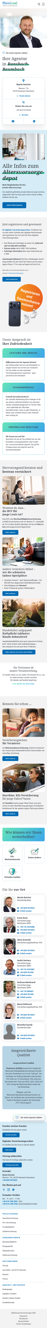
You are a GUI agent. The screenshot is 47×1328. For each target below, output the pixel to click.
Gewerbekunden (11, 1238)
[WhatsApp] (34, 121)
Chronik (5, 1266)
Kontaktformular (8, 1302)
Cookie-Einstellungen (23, 1324)
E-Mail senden (26, 911)
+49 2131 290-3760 (10, 1204)
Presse (5, 1279)
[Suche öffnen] (39, 4)
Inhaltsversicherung (9, 1255)
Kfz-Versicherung (9, 1223)
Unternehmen (10, 1261)
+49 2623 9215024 (27, 908)
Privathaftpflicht (8, 1227)
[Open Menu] (43, 4)
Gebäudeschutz (8, 1251)
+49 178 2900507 (26, 991)
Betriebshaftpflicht (9, 1242)
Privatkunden (10, 1214)
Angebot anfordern (13, 1285)
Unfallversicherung (9, 1231)
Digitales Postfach (9, 1294)
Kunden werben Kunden (11, 1298)
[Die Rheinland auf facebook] (3, 1189)
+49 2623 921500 (26, 972)
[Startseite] (9, 4)
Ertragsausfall (7, 1246)
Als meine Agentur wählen (17, 53)
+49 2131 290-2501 (10, 1201)
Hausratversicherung (10, 1218)
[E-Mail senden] (13, 121)
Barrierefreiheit (23, 1321)
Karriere (5, 1274)
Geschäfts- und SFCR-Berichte (14, 1270)
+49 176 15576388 (27, 927)
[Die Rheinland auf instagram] (8, 1189)
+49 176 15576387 (27, 969)
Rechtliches (23, 1319)
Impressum (23, 1316)
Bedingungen (7, 1289)
